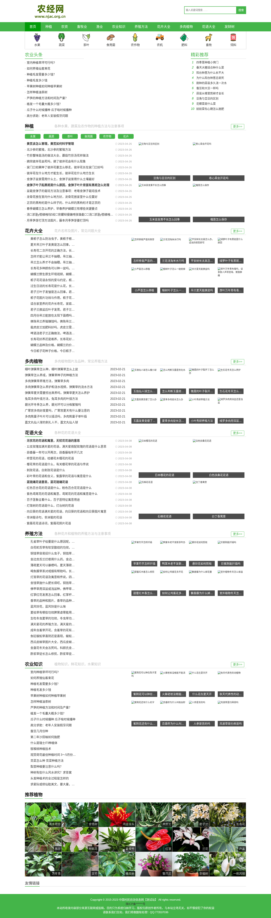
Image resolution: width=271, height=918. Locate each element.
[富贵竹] (117, 839)
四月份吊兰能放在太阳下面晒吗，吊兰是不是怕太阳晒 (65, 315)
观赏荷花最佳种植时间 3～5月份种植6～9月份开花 (63, 754)
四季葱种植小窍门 (205, 62)
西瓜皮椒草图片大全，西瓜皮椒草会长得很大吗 (61, 642)
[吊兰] (43, 839)
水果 (33, 136)
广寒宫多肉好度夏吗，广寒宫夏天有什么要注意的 (57, 410)
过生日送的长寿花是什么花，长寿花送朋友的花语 (62, 286)
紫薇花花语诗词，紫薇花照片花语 (49, 523)
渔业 (99, 27)
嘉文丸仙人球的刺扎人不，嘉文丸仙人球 (51, 422)
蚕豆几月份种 (39, 731)
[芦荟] (227, 839)
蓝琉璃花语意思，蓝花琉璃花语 (47, 482)
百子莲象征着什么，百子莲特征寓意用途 (53, 499)
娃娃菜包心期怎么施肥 (207, 108)
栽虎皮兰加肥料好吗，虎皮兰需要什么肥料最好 (61, 327)
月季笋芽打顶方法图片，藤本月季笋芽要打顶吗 (58, 220)
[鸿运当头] (117, 814)
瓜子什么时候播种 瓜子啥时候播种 (49, 109)
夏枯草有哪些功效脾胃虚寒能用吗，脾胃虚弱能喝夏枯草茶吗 (70, 612)
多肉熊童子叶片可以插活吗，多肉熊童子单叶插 (56, 416)
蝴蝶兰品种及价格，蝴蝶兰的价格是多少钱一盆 (61, 345)
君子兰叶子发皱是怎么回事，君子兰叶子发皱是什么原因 (67, 291)
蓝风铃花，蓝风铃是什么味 (48, 606)
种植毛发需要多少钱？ (41, 74)
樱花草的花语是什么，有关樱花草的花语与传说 (58, 464)
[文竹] (80, 864)
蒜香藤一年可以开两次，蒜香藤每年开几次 (55, 452)
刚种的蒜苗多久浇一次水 (209, 83)
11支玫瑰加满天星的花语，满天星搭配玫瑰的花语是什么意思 (66, 446)
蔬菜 (51, 136)
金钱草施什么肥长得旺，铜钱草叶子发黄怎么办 (61, 583)
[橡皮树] (117, 864)
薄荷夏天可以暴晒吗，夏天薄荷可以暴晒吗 (58, 565)
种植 (48, 27)
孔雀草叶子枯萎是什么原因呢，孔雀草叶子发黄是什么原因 (68, 541)
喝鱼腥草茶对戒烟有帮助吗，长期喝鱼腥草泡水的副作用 (67, 571)
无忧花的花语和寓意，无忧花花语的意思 (53, 440)
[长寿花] (227, 814)
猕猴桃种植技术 (40, 748)
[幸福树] (190, 864)
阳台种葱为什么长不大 (208, 72)
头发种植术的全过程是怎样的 (49, 778)
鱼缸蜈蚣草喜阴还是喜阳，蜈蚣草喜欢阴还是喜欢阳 (64, 636)
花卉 (126, 136)
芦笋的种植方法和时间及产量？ (47, 98)
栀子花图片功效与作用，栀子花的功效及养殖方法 (62, 297)
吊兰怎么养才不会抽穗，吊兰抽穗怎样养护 (58, 262)
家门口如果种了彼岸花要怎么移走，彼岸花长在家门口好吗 (65, 167)
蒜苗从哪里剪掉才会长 (208, 93)
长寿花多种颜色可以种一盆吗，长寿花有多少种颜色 (64, 268)
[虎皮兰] (154, 814)
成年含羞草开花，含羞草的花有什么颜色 (57, 630)
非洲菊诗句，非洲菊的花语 (44, 517)
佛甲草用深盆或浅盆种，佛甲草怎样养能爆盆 (59, 588)
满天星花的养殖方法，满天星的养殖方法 (57, 624)
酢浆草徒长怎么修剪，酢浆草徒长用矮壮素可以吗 (62, 653)
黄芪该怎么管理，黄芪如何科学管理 (50, 143)
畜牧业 (82, 27)
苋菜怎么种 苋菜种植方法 (47, 760)
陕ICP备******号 (135, 903)
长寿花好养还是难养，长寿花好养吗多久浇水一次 (62, 339)
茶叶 (70, 136)
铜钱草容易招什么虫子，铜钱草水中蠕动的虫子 (61, 553)
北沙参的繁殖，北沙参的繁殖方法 (49, 149)
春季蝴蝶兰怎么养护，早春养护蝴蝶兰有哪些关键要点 (62, 208)
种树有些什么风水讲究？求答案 (51, 772)
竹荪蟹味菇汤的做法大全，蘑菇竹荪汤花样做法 (58, 155)
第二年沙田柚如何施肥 (45, 737)
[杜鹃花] (80, 839)
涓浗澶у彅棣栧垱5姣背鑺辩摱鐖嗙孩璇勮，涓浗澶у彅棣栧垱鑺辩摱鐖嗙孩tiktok (82, 214)
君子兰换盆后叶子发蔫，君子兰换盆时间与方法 (61, 309)
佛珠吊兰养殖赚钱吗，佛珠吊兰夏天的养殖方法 (61, 321)
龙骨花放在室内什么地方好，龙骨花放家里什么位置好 (62, 196)
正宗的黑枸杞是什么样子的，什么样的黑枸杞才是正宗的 (63, 202)
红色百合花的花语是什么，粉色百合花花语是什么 (59, 487)
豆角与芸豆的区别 (205, 98)
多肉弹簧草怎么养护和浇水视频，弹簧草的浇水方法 (59, 386)
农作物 (107, 136)
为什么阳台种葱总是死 (208, 77)
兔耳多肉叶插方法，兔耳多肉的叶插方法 (51, 398)
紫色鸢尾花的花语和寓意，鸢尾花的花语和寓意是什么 (62, 493)
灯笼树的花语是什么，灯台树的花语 (50, 505)
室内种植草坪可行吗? (41, 62)
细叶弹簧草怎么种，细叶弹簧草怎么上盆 (51, 369)
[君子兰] (190, 814)
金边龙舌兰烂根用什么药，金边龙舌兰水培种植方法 (64, 559)
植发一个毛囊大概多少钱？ (44, 104)
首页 (32, 27)
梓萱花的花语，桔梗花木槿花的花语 (50, 458)
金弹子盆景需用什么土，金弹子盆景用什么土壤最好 (61, 179)
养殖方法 (141, 27)
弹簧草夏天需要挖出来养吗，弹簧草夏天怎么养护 (57, 392)
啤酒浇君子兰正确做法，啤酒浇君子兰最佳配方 (61, 333)
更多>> (237, 126)
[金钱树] (80, 814)
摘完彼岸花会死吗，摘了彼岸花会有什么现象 (56, 161)
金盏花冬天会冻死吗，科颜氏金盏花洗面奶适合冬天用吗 (67, 647)
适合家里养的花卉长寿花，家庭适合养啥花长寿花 (62, 303)
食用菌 (88, 136)
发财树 (229, 27)
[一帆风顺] (227, 864)
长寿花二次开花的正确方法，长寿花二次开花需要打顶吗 (67, 250)
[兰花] (190, 839)
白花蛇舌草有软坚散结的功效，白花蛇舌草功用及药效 (65, 547)
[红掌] (154, 839)
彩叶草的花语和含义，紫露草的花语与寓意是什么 (59, 476)
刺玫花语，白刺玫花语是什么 (46, 470)
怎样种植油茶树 (37, 92)
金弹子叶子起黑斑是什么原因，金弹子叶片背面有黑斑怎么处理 (68, 185)
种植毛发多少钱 (37, 80)
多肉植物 (186, 27)
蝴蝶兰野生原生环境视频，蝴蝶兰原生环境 (58, 274)
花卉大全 (163, 27)
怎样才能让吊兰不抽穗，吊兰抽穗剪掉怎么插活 (61, 256)
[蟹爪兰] (154, 864)
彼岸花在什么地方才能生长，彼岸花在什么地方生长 (61, 173)
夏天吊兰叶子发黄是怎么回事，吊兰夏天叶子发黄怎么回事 (68, 244)
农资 (64, 27)
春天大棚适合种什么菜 (208, 67)
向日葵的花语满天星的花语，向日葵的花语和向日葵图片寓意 (66, 511)
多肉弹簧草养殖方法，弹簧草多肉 (47, 381)
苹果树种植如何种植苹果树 (44, 86)
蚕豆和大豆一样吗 (205, 88)
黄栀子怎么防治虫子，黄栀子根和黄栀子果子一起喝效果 (67, 238)
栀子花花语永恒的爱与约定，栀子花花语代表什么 (62, 280)
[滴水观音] (43, 814)
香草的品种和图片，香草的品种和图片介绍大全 (61, 600)
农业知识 (118, 27)
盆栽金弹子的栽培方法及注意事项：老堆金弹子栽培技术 (63, 190)
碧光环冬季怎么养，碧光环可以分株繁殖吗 (53, 404)
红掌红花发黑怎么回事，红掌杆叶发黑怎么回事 (61, 594)
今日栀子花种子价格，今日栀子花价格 (55, 351)
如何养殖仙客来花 (38, 68)
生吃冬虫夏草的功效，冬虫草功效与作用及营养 (61, 618)
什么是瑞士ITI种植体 (43, 743)
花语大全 (208, 27)
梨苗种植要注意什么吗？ (46, 766)
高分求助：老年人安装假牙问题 (47, 115)
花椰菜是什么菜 (204, 103)
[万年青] (43, 864)
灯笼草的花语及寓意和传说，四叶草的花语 (58, 577)
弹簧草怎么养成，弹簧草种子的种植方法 (51, 375)
